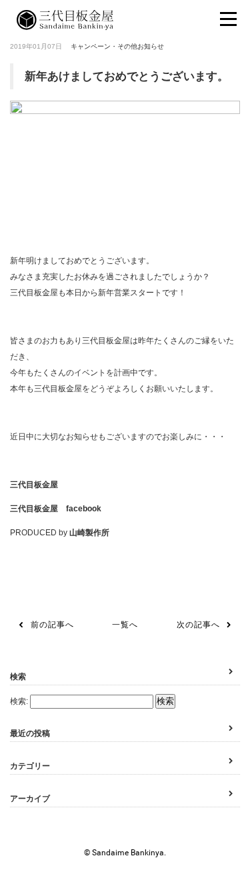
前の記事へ (52, 624)
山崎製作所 (89, 532)
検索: (19, 701)
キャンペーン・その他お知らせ (117, 46)
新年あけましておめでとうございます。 (127, 76)
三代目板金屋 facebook (55, 508)
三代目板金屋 (34, 484)
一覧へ (125, 624)
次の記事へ (198, 624)
